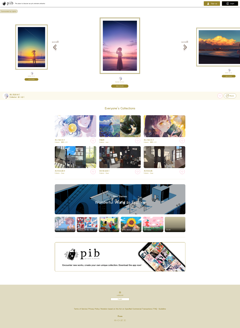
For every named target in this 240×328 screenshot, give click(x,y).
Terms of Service (80, 309)
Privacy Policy (93, 309)
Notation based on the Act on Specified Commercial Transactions (126, 309)
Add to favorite (31, 79)
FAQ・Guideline (160, 309)
